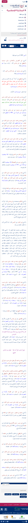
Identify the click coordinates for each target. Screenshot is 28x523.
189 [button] (12, 46)
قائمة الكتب (21, 23)
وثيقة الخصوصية (24, 504)
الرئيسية (24, 33)
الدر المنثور (19, 33)
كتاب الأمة (21, 17)
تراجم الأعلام (21, 29)
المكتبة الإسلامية (15, 10)
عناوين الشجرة (8, 494)
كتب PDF (22, 14)
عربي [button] (24, 1)
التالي (4, 484)
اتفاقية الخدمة (16, 504)
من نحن (5, 504)
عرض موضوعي (20, 26)
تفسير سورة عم (14, 33)
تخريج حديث (23, 496)
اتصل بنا (10, 504)
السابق (7, 484)
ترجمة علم (16, 494)
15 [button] (22, 45)
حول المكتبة (21, 20)
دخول (4, 1)
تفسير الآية (23, 494)
